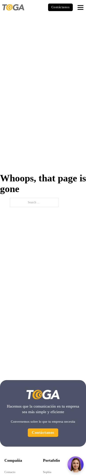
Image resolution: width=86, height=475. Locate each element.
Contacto (9, 472)
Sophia (47, 472)
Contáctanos (60, 7)
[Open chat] (75, 464)
